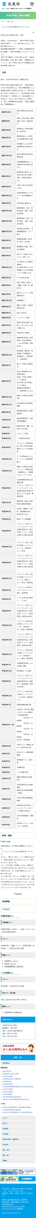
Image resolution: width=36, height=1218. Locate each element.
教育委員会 (6, 1063)
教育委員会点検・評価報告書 (12, 1079)
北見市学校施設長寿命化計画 (12, 1096)
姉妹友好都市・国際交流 (10, 1139)
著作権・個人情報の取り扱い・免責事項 (14, 1199)
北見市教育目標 (8, 1084)
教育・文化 (10, 21)
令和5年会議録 (7, 1094)
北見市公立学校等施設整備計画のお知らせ (16, 1099)
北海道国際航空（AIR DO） (14, 966)
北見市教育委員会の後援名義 (12, 1109)
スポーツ (5, 1118)
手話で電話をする (7, 1204)
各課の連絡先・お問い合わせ (20, 1202)
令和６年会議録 (8, 1091)
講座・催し (6, 1155)
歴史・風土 (6, 1150)
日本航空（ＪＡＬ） (11, 961)
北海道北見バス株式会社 (13, 1012)
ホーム (3, 21)
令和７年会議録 (8, 1089)
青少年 (5, 1123)
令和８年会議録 (8, 1076)
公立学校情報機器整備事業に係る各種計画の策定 (18, 1086)
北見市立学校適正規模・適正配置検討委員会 (17, 1107)
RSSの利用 (5, 1202)
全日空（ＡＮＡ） (10, 964)
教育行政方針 (7, 1071)
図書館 (5, 1160)
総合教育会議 (7, 1081)
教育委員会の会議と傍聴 (10, 1073)
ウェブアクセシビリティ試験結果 (12, 1208)
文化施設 (5, 1134)
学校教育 (5, 1128)
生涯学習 (5, 1144)
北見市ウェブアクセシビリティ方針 (13, 1206)
